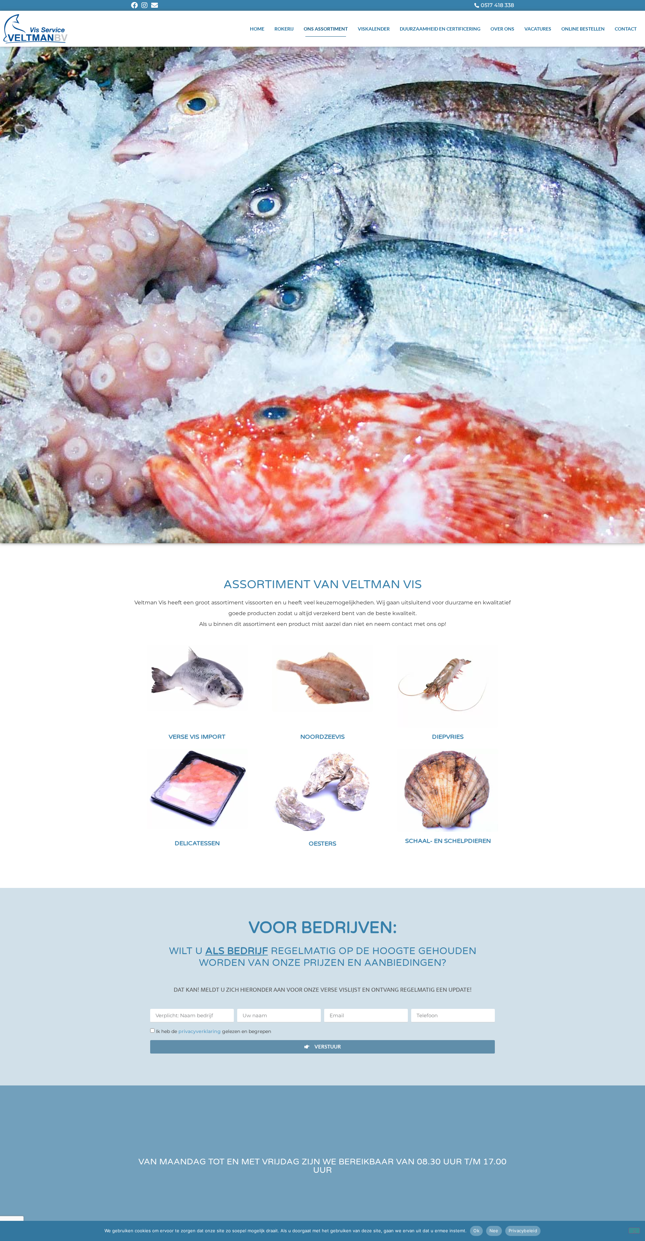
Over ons (502, 29)
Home (257, 29)
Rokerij (284, 29)
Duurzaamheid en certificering (440, 29)
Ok (476, 1230)
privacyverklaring (200, 1031)
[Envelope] (154, 5)
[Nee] (634, 1231)
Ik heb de (213, 1031)
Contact (626, 29)
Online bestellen (583, 29)
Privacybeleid (523, 1230)
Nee (494, 1230)
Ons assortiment (326, 29)
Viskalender (374, 29)
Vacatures (537, 29)
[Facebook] (134, 5)
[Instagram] (144, 5)
